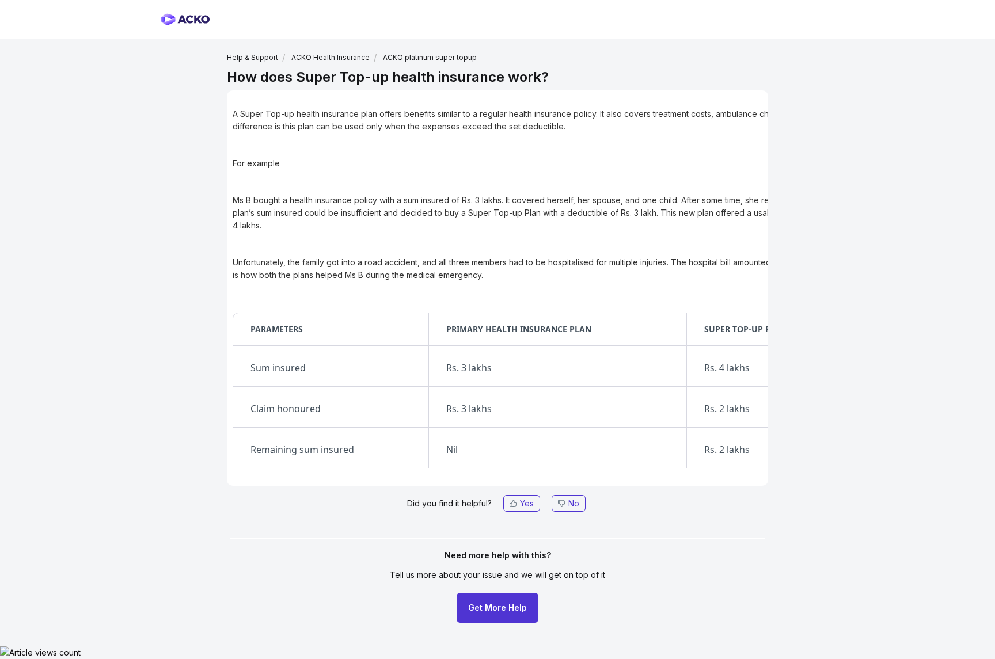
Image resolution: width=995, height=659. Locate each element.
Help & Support (252, 57)
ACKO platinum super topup (430, 57)
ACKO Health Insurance (330, 57)
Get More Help (497, 607)
